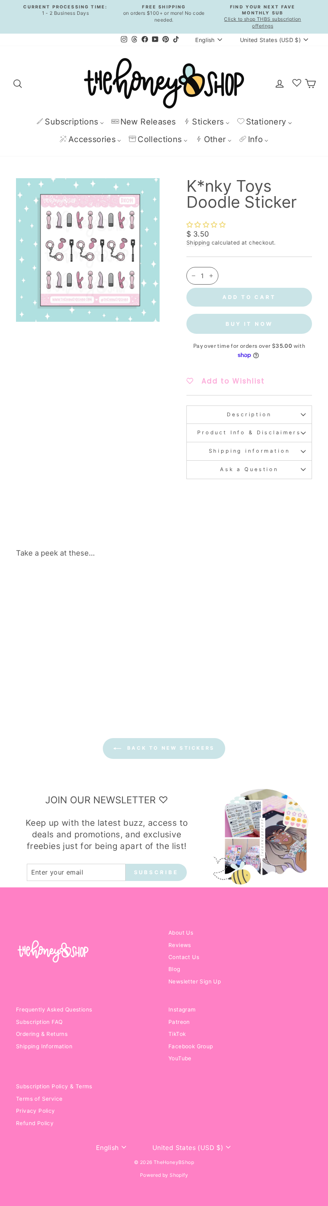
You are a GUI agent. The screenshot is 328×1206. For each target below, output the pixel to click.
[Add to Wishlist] (74, 586)
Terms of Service (39, 1099)
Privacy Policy (35, 1111)
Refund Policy (35, 1123)
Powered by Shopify (164, 1175)
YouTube (180, 1058)
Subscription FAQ (39, 1022)
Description (249, 414)
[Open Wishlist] (297, 83)
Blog (174, 969)
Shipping (198, 242)
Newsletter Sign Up (194, 981)
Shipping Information (44, 1046)
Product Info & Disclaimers (249, 432)
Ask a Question (249, 469)
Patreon (179, 1022)
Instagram (182, 1009)
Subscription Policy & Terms (54, 1086)
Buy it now (249, 324)
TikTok (177, 1034)
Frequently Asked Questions (54, 1009)
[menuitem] (70, 121)
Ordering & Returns (42, 1034)
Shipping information (249, 451)
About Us (180, 932)
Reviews (179, 945)
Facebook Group (190, 1046)
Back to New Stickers (169, 748)
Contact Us (183, 957)
